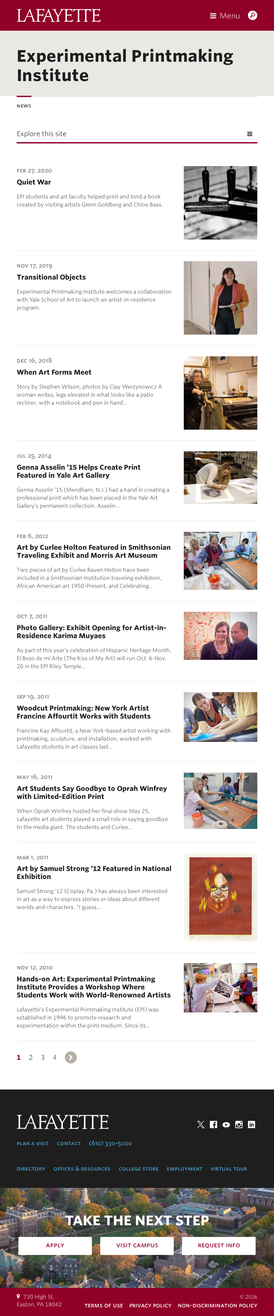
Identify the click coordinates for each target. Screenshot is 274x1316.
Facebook (213, 1124)
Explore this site (41, 134)
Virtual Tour (229, 1168)
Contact (69, 1143)
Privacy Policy (150, 1305)
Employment (184, 1168)
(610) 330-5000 (110, 1143)
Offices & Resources (82, 1168)
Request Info (219, 1245)
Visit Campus (137, 1245)
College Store (139, 1168)
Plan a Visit (33, 1143)
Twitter (201, 1124)
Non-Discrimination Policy (217, 1305)
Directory (31, 1168)
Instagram (239, 1124)
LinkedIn (251, 1124)
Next (71, 1057)
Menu (230, 15)
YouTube (226, 1124)
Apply (55, 1245)
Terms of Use (104, 1305)
